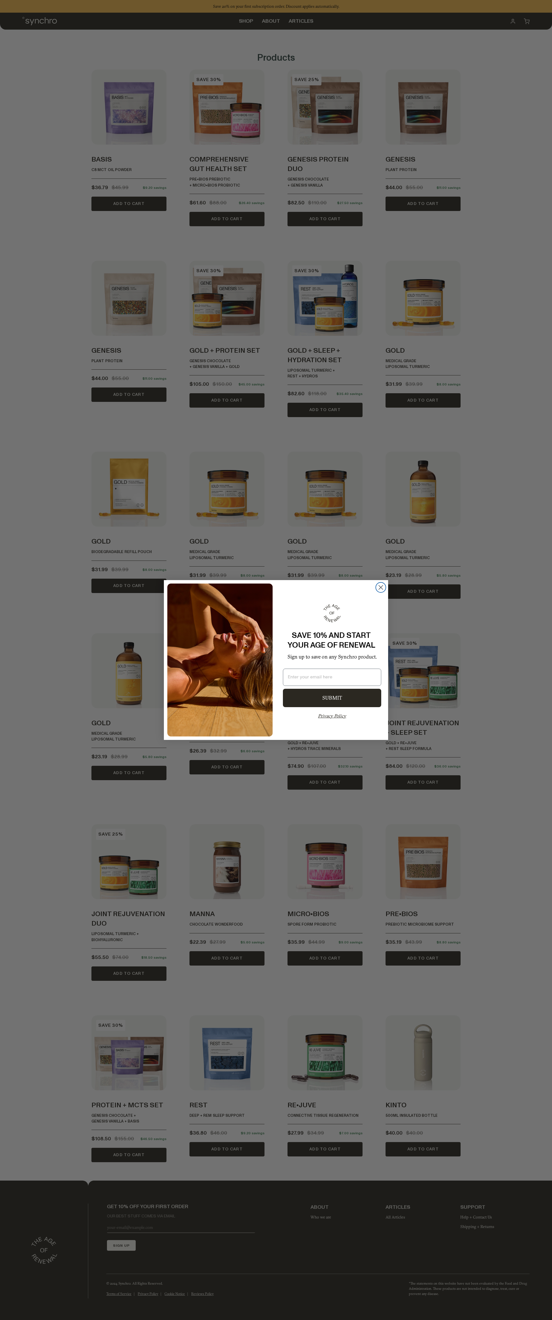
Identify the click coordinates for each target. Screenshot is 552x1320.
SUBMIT (332, 697)
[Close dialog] (381, 587)
